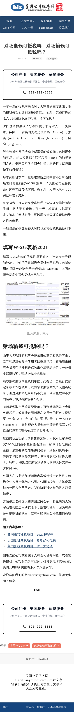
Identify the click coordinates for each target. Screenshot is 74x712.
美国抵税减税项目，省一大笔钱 (30, 546)
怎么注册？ (28, 21)
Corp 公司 (9, 27)
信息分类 (65, 21)
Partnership (46, 27)
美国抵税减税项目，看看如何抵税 (32, 540)
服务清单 (46, 21)
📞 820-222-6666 (37, 92)
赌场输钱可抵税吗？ (46, 645)
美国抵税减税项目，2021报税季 (31, 534)
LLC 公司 (28, 27)
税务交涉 (52, 59)
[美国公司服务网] (37, 7)
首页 (9, 21)
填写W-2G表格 (19, 645)
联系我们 (65, 27)
